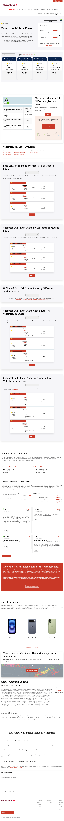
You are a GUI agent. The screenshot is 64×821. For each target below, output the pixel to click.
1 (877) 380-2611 (59, 695)
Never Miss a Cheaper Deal (32, 586)
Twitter (60, 804)
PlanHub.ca (7, 817)
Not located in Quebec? (8, 131)
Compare (36, 647)
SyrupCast (39, 804)
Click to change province (16, 767)
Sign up (48, 126)
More (4, 527)
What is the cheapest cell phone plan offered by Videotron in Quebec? (20, 750)
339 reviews (24, 185)
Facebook (61, 802)
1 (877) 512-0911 (59, 690)
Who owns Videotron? (7, 772)
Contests (39, 806)
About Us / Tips (49, 802)
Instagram (61, 806)
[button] (21, 55)
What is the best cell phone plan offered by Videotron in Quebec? (18, 761)
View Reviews (49, 45)
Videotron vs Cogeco (33, 152)
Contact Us (39, 802)
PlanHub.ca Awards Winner (17, 182)
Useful (5, 530)
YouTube (61, 808)
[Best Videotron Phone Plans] (13, 186)
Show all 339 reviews (17, 556)
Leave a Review (6, 556)
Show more (28, 647)
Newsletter (39, 808)
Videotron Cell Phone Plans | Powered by (46, 13)
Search (47, 114)
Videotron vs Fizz (6, 152)
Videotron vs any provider (19, 154)
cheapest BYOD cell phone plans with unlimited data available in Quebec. (32, 299)
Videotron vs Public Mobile (20, 152)
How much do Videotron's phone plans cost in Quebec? (16, 740)
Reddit (60, 809)
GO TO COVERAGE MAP (32, 670)
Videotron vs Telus (7, 154)
